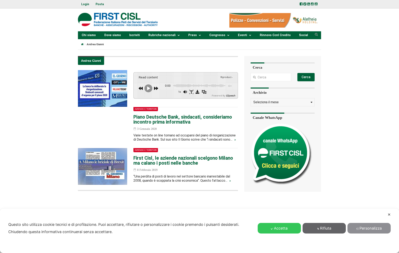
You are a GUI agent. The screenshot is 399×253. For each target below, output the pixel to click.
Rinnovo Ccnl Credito (275, 35)
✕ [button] (389, 214)
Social (303, 35)
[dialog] (199, 230)
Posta (100, 4)
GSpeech (230, 95)
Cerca (306, 77)
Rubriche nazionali (162, 35)
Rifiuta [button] (325, 228)
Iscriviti (134, 35)
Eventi (242, 35)
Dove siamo (112, 35)
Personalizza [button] (371, 228)
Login (85, 4)
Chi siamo (89, 35)
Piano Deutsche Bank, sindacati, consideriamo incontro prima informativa (182, 119)
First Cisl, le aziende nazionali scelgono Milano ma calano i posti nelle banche (183, 160)
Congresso (217, 35)
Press (192, 35)
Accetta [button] (281, 228)
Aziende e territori (146, 109)
